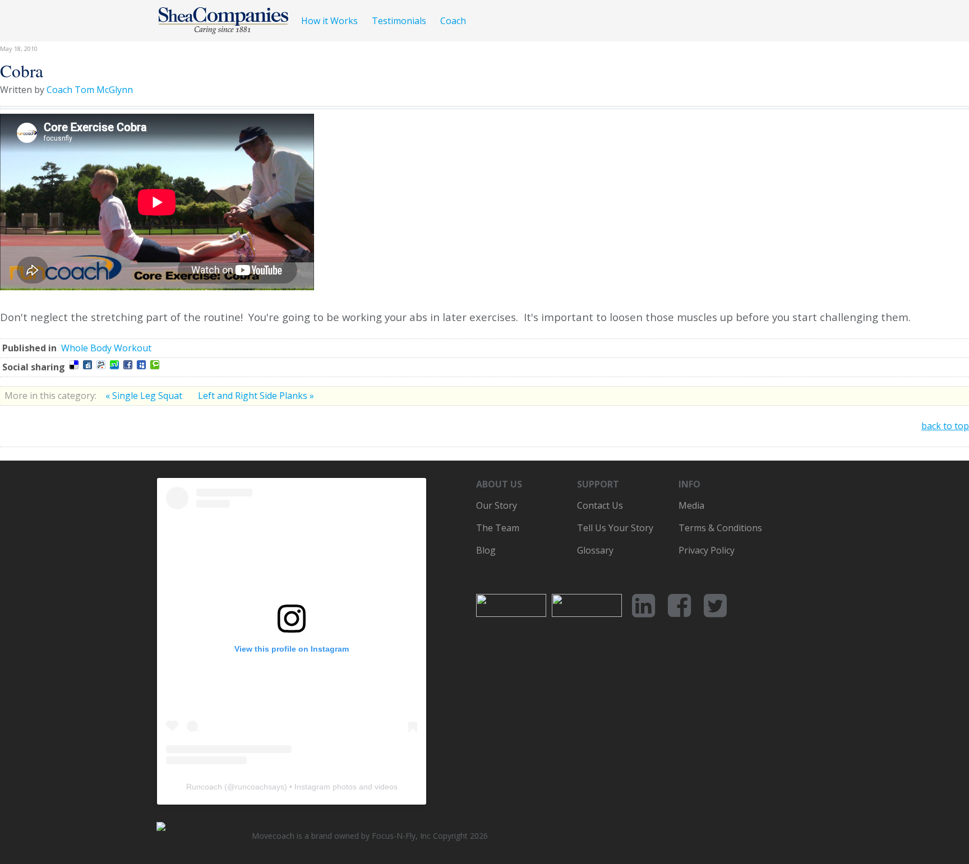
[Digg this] (87, 364)
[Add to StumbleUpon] (114, 364)
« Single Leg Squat (144, 395)
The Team (497, 528)
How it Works (329, 21)
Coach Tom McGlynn (90, 89)
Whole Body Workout (106, 348)
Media (691, 505)
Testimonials (399, 21)
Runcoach (204, 786)
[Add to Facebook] (127, 364)
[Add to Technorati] (154, 364)
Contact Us (600, 505)
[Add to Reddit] (100, 364)
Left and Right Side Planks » (256, 395)
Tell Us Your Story (615, 528)
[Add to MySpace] (141, 364)
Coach (453, 21)
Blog (486, 550)
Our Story (496, 505)
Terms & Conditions (720, 528)
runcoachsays (259, 786)
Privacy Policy (707, 550)
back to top (945, 426)
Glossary (595, 550)
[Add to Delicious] (74, 364)
